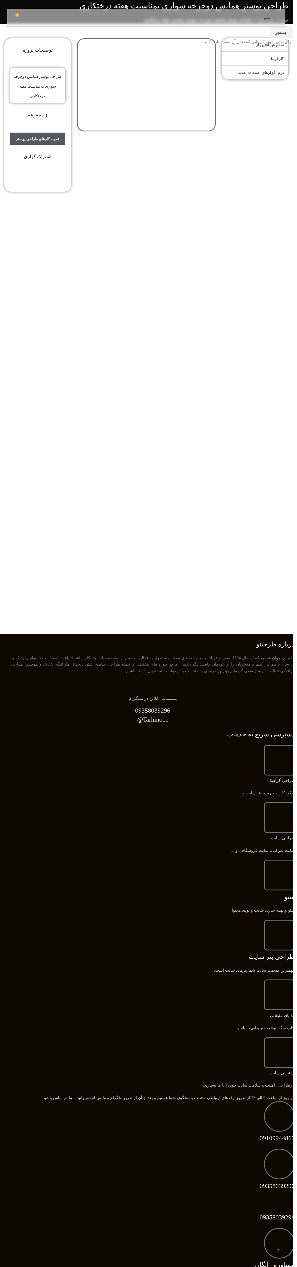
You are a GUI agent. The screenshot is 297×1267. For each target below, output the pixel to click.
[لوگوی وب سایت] (146, 17)
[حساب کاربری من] (256, 17)
